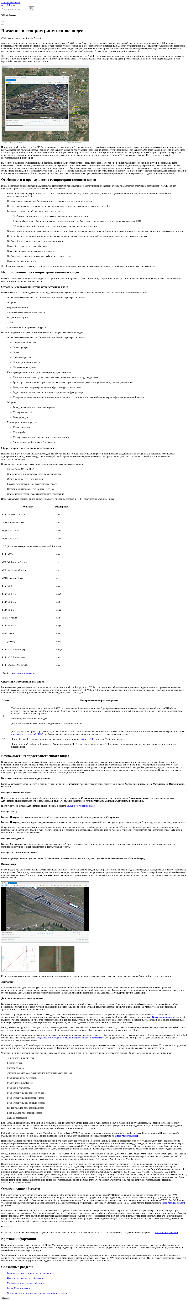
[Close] (2, 21)
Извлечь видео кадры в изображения (25, 1278)
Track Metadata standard (173, 1203)
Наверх (5, 1298)
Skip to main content (10, 2)
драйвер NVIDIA (88, 739)
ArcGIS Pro (7, 5)
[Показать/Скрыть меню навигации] (14, 5)
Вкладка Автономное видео (81, 806)
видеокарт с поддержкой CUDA (27, 734)
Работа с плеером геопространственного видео (30, 1273)
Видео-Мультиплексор (18, 1288)
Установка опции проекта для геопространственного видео (37, 1293)
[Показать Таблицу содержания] (2, 24)
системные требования (166, 1232)
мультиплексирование (24, 673)
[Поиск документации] (31, 8)
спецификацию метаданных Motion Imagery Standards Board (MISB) (70, 1037)
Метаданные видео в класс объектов (25, 1283)
